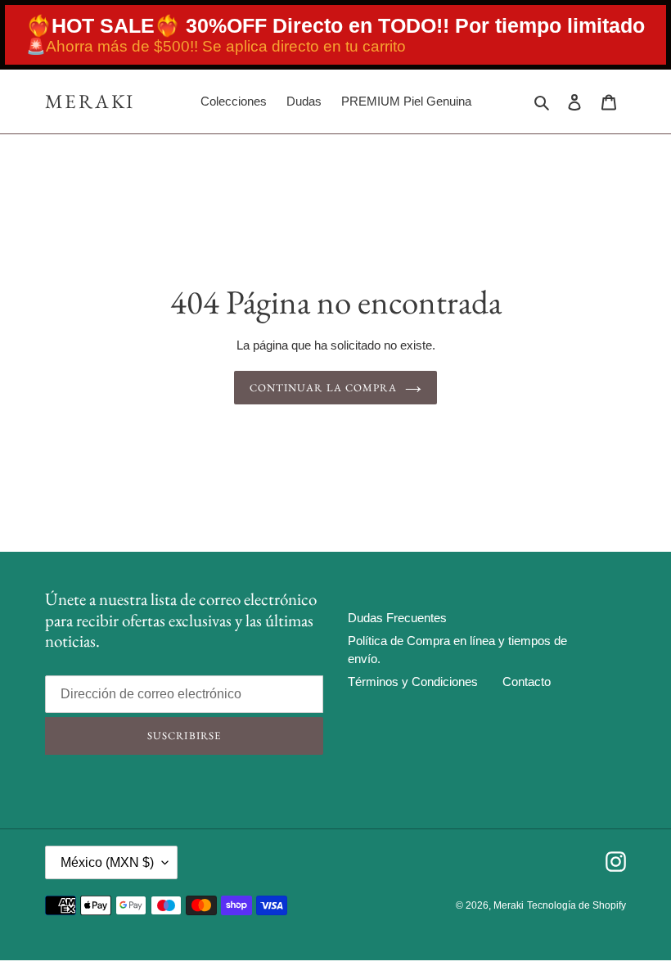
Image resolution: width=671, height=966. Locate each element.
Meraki (89, 102)
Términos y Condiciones (413, 681)
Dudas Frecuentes (397, 618)
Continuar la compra (323, 388)
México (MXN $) (107, 862)
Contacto (526, 681)
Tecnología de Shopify (576, 905)
